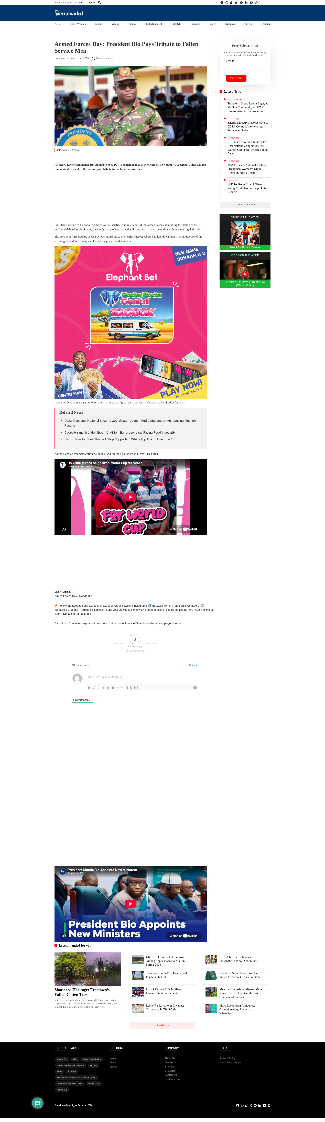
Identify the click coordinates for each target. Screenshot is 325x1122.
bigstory (94, 1065)
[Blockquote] (117, 688)
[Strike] (103, 688)
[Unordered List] (112, 688)
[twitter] (236, 2)
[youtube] (251, 2)
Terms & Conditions (231, 1062)
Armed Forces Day (66, 596)
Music (98, 24)
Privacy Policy (227, 1058)
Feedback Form (173, 1079)
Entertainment (154, 24)
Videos (115, 24)
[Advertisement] (208, 12)
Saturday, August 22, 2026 (69, 2)
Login (194, 665)
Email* (230, 61)
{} (131, 687)
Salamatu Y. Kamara (67, 150)
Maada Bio (85, 596)
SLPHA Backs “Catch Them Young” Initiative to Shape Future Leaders (248, 188)
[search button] (99, 2)
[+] (136, 687)
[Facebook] (221, 2)
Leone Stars (94, 1084)
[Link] (127, 688)
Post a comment (104, 58)
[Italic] (93, 688)
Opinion (266, 24)
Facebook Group (111, 605)
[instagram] (226, 2)
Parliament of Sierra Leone (70, 1084)
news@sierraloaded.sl (148, 609)
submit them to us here (179, 609)
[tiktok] (231, 2)
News (57, 24)
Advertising (171, 1062)
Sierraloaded (75, 605)
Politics (132, 24)
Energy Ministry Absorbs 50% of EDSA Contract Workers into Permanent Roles (248, 126)
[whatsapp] (256, 2)
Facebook (93, 605)
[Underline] (98, 688)
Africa (248, 24)
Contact (91, 2)
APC (74, 1059)
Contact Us (171, 1075)
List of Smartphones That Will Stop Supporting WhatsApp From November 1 (118, 439)
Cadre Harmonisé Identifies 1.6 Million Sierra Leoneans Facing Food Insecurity (120, 432)
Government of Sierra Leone (70, 1065)
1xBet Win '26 (78, 24)
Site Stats (170, 1071)
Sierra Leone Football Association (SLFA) (76, 1077)
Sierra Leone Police (91, 1059)
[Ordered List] (108, 688)
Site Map (169, 1066)
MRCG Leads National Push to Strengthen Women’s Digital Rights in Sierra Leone (247, 168)
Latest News (232, 91)
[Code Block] (122, 688)
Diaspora (230, 24)
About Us (170, 1058)
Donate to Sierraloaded (77, 613)
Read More (163, 1025)
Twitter (128, 605)
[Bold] (89, 688)
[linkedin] (246, 2)
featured (72, 1071)
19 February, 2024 (65, 58)
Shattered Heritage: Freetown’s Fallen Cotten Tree (82, 992)
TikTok (167, 605)
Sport (213, 24)
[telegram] (241, 2)
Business (195, 24)
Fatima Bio (62, 1090)
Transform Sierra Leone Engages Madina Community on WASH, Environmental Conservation (248, 107)
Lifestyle (176, 24)
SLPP (59, 1071)
